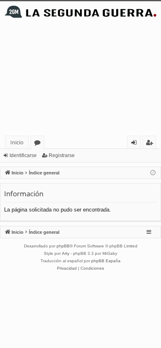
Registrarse (62, 155)
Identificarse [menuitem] (135, 144)
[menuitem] (67, 268)
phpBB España (106, 261)
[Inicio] (80, 11)
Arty (65, 253)
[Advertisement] (80, 79)
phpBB (63, 246)
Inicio (17, 142)
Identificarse (23, 155)
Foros (39, 144)
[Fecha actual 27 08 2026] (153, 173)
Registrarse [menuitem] (151, 144)
